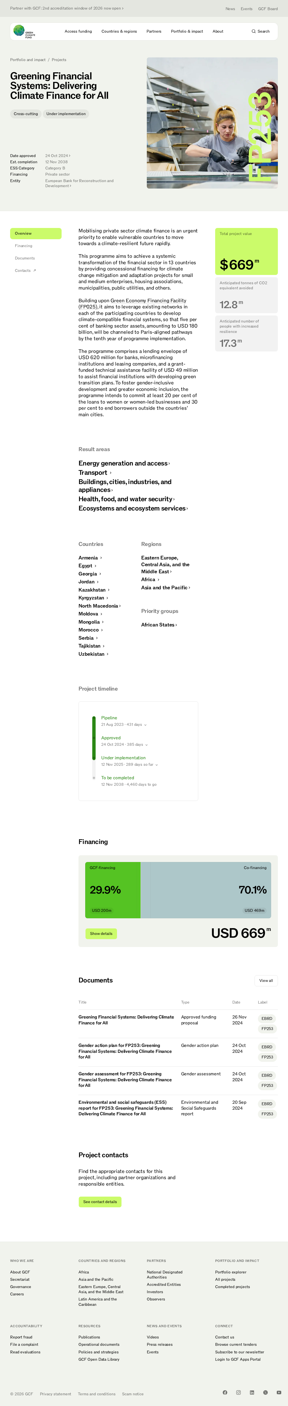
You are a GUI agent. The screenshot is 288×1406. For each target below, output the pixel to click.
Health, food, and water (125, 499)
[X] (265, 1392)
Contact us (224, 1337)
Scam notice (132, 1394)
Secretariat (19, 1279)
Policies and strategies (98, 1352)
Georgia (88, 574)
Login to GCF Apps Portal (238, 1359)
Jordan (87, 582)
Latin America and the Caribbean (97, 1302)
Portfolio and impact (28, 59)
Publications (89, 1337)
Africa (149, 579)
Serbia (86, 638)
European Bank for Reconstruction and (79, 183)
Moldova (89, 614)
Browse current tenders (236, 1344)
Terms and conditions (96, 1394)
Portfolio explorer (230, 1272)
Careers (17, 1294)
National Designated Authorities (165, 1275)
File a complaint (24, 1344)
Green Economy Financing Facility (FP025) (132, 303)
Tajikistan (90, 646)
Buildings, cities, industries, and (125, 486)
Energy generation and (122, 463)
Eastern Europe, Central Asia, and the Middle (165, 565)
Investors (155, 1292)
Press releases (160, 1344)
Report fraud (21, 1337)
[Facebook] (225, 1392)
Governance (20, 1286)
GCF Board (268, 9)
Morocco (89, 630)
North (98, 606)
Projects (59, 59)
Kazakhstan (92, 590)
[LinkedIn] (252, 1392)
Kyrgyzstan (91, 598)
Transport (93, 472)
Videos (153, 1337)
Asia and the (164, 588)
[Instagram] (238, 1392)
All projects (225, 1279)
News (230, 9)
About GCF (20, 1272)
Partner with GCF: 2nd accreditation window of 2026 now (65, 8)
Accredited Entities (164, 1284)
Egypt (86, 566)
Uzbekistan (92, 654)
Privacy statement (55, 1394)
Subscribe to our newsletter (239, 1352)
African (157, 625)
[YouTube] (279, 1392)
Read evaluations (25, 1352)
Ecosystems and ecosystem (131, 508)
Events (247, 9)
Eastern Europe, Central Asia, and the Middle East (100, 1289)
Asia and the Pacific (95, 1279)
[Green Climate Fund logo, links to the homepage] (29, 31)
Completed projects (232, 1286)
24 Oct (56, 155)
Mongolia (89, 622)
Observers (156, 1299)
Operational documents (99, 1344)
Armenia (88, 558)
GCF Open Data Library (99, 1359)
